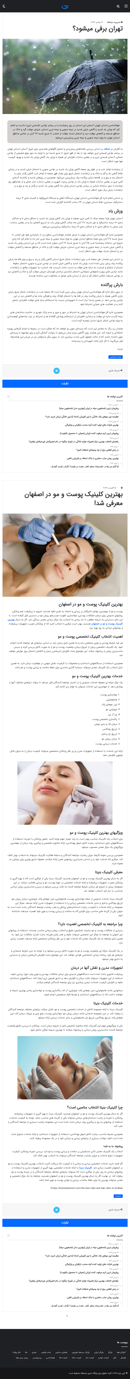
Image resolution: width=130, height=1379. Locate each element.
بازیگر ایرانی (99, 1352)
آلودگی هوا (121, 1352)
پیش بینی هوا (22, 1358)
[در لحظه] (65, 6)
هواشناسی (50, 1358)
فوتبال (123, 1358)
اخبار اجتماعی (115, 357)
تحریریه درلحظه (113, 22)
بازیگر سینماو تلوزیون (81, 1352)
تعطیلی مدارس (61, 1352)
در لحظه (108, 149)
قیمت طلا (63, 1358)
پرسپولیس (37, 1358)
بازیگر (110, 1352)
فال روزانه (16, 1352)
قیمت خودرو (103, 1358)
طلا (26, 1352)
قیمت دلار (90, 1358)
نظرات (65, 384)
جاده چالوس (46, 1352)
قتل (114, 1358)
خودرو (34, 1352)
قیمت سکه (76, 1358)
